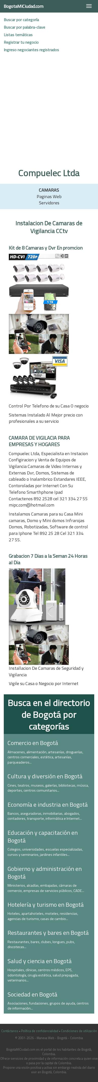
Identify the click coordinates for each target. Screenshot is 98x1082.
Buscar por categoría (21, 20)
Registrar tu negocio (21, 42)
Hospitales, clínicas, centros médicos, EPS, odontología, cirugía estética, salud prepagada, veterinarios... (43, 975)
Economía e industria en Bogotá (48, 804)
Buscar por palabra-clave (24, 27)
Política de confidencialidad (39, 1031)
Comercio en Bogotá (33, 742)
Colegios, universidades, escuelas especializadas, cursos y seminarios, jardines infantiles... (45, 852)
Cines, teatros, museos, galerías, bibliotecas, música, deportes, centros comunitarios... (48, 788)
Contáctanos (9, 1031)
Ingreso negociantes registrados (31, 50)
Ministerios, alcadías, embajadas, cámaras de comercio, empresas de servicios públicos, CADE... (46, 888)
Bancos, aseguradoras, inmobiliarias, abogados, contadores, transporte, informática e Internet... (45, 816)
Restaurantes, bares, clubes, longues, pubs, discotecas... (41, 944)
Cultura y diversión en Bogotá (45, 776)
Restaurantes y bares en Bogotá (48, 932)
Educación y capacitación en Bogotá (43, 836)
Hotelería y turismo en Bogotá (46, 904)
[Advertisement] (49, 113)
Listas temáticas (18, 35)
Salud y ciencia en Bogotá (40, 960)
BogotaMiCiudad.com (23, 6)
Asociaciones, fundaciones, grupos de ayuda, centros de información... (48, 1006)
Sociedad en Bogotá (32, 994)
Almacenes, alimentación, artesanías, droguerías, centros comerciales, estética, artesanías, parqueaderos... (45, 757)
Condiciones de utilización (79, 1031)
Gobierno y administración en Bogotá (45, 872)
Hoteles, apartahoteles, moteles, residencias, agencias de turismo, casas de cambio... (43, 916)
